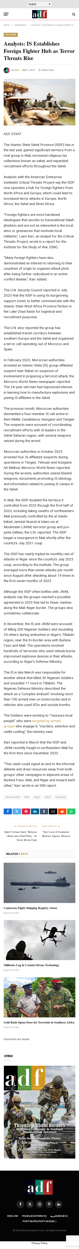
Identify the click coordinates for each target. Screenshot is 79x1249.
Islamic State (13, 797)
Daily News (10, 35)
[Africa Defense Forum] (39, 14)
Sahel (48, 797)
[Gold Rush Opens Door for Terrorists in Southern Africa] (39, 997)
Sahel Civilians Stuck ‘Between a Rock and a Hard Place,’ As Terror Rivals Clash (20, 836)
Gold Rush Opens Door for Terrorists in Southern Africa (39, 1022)
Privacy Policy (40, 1243)
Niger (37, 797)
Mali (27, 797)
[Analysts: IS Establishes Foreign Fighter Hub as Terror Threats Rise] (39, 102)
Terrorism (60, 797)
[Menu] (6, 14)
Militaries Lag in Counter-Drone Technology (31, 965)
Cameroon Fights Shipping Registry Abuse (30, 908)
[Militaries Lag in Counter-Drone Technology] (39, 940)
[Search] (73, 14)
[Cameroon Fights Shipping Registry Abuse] (39, 883)
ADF (17, 70)
